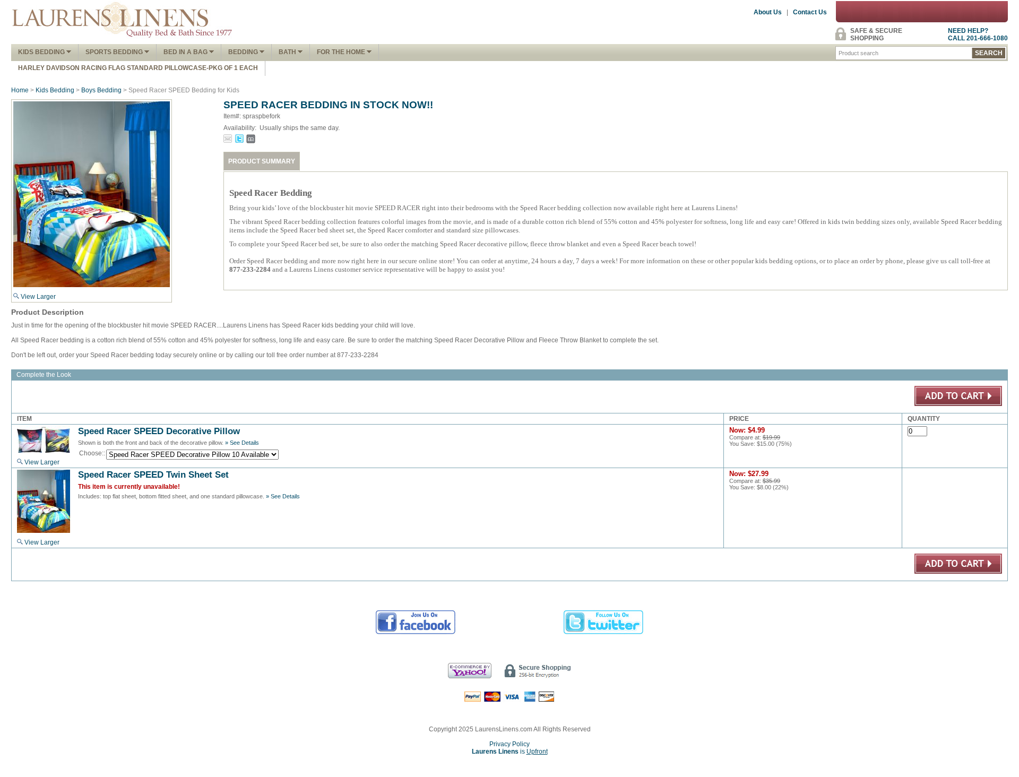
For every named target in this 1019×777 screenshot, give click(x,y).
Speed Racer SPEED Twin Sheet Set (153, 475)
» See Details (242, 442)
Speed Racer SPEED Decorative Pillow (159, 431)
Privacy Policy (509, 744)
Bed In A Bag (186, 52)
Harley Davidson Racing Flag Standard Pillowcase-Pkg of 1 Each (138, 68)
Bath (288, 52)
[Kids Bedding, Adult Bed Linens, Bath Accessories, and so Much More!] (122, 40)
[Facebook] (416, 632)
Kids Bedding (42, 52)
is (510, 751)
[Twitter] (604, 632)
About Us (768, 12)
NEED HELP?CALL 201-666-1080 (978, 34)
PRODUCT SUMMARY (261, 161)
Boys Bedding (101, 90)
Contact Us (810, 12)
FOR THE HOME (342, 52)
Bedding (244, 52)
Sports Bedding (114, 52)
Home (20, 90)
